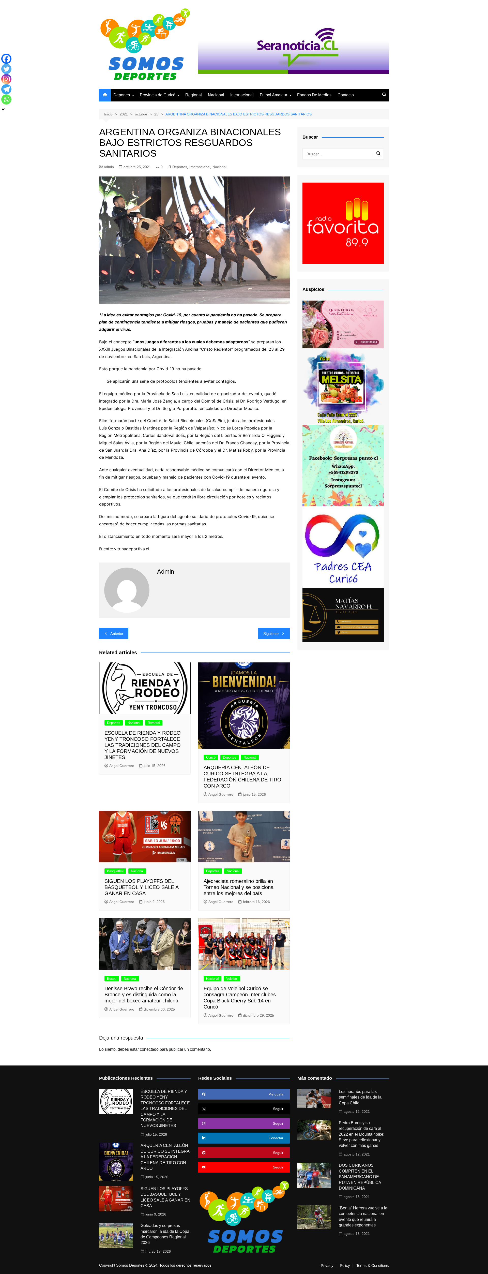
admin (109, 167)
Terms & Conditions (372, 1266)
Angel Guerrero (121, 766)
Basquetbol (115, 871)
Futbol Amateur (273, 95)
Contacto (346, 95)
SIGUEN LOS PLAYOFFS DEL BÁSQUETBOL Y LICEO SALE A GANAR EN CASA (141, 887)
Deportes (121, 95)
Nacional (216, 95)
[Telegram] (6, 89)
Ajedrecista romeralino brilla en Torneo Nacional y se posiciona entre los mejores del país (238, 887)
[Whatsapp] (6, 99)
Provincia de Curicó (157, 95)
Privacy (327, 1266)
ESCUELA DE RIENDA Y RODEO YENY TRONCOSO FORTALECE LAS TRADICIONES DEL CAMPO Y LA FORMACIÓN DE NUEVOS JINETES (142, 745)
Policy (345, 1266)
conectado (149, 1049)
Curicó (211, 757)
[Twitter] (6, 69)
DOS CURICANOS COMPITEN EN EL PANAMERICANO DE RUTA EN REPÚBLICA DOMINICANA (360, 1176)
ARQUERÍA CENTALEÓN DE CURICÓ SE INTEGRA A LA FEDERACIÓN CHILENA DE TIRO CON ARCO (165, 1157)
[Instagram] (6, 79)
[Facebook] (6, 59)
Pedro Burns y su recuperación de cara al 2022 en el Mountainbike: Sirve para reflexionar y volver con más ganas (361, 1134)
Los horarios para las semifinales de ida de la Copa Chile (360, 1097)
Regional (193, 95)
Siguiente (271, 633)
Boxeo (111, 979)
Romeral (154, 723)
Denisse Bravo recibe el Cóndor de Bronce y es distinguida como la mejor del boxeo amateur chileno (143, 994)
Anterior (116, 633)
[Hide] (3, 109)
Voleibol (232, 979)
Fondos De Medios (314, 95)
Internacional (242, 95)
